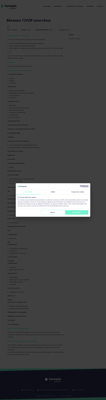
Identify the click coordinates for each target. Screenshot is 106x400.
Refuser (52, 212)
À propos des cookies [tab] (77, 192)
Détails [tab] (53, 192)
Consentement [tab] (28, 192)
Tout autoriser (77, 212)
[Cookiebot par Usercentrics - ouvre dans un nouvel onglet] (81, 186)
